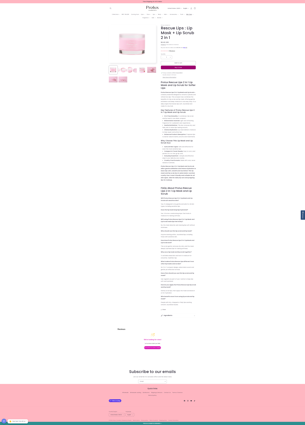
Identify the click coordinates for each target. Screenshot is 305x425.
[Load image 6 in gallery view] (113, 79)
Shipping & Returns (156, 392)
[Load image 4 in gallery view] (142, 69)
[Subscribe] (165, 381)
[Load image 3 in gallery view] (132, 69)
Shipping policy (163, 420)
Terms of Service (177, 392)
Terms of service (153, 420)
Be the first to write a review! (152, 347)
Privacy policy (144, 420)
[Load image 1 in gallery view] (113, 69)
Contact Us (167, 392)
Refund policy (152, 395)
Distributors (146, 392)
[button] (152, 423)
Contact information (173, 420)
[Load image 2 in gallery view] (122, 69)
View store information (169, 77)
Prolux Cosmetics (117, 420)
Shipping (163, 44)
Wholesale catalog (135, 392)
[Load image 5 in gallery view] (151, 69)
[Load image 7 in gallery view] (122, 79)
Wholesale (125, 392)
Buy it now (178, 67)
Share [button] (164, 309)
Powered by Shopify (127, 420)
